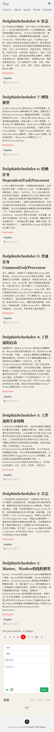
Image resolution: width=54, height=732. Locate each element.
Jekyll (30, 727)
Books (27, 9)
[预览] (12, 690)
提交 (44, 689)
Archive (7, 9)
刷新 (27, 707)
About (17, 9)
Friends (47, 9)
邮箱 (8, 653)
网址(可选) (9, 660)
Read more (8, 72)
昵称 (8, 647)
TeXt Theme (41, 727)
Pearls (36, 9)
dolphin (8, 78)
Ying (5, 3)
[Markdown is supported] (7, 690)
